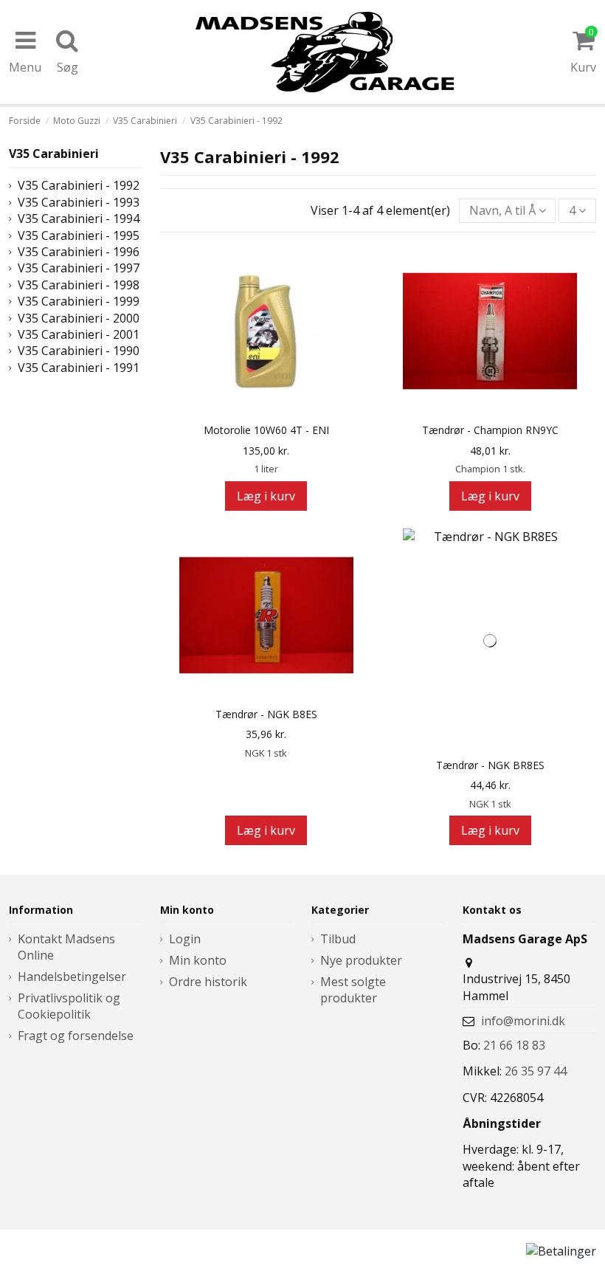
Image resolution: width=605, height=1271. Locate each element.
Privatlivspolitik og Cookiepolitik (69, 1006)
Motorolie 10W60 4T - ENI (266, 430)
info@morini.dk (523, 1021)
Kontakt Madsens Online (66, 947)
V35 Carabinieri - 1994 (78, 218)
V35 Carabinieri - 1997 (78, 268)
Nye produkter (361, 960)
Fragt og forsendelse (76, 1035)
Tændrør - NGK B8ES (266, 715)
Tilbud (338, 939)
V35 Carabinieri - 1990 (78, 350)
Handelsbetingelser (72, 976)
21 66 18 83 (514, 1045)
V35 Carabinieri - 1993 (78, 202)
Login (185, 939)
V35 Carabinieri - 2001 (78, 334)
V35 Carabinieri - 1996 (78, 252)
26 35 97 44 (536, 1071)
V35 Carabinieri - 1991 (78, 367)
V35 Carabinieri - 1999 (78, 301)
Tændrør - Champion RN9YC (490, 430)
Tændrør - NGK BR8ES (490, 766)
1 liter (266, 468)
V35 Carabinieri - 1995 (78, 235)
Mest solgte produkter (353, 990)
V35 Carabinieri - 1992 (78, 185)
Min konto (198, 960)
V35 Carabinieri (54, 153)
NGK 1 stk (266, 753)
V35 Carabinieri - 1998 (78, 285)
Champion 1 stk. (490, 468)
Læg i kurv (266, 496)
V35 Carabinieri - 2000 (78, 318)
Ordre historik (208, 982)
